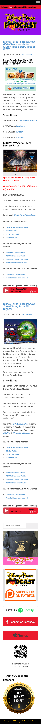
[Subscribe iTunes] (20, 635)
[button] (20, 2)
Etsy (10, 7)
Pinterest (19, 137)
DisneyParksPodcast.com (25, 215)
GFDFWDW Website (28, 120)
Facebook (20, 126)
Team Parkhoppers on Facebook (17, 278)
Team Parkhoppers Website (15, 274)
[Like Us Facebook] (20, 621)
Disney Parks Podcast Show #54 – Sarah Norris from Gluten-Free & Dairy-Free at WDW (19, 45)
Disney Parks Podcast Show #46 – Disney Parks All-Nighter (19, 306)
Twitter (19, 132)
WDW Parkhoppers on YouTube (16, 263)
